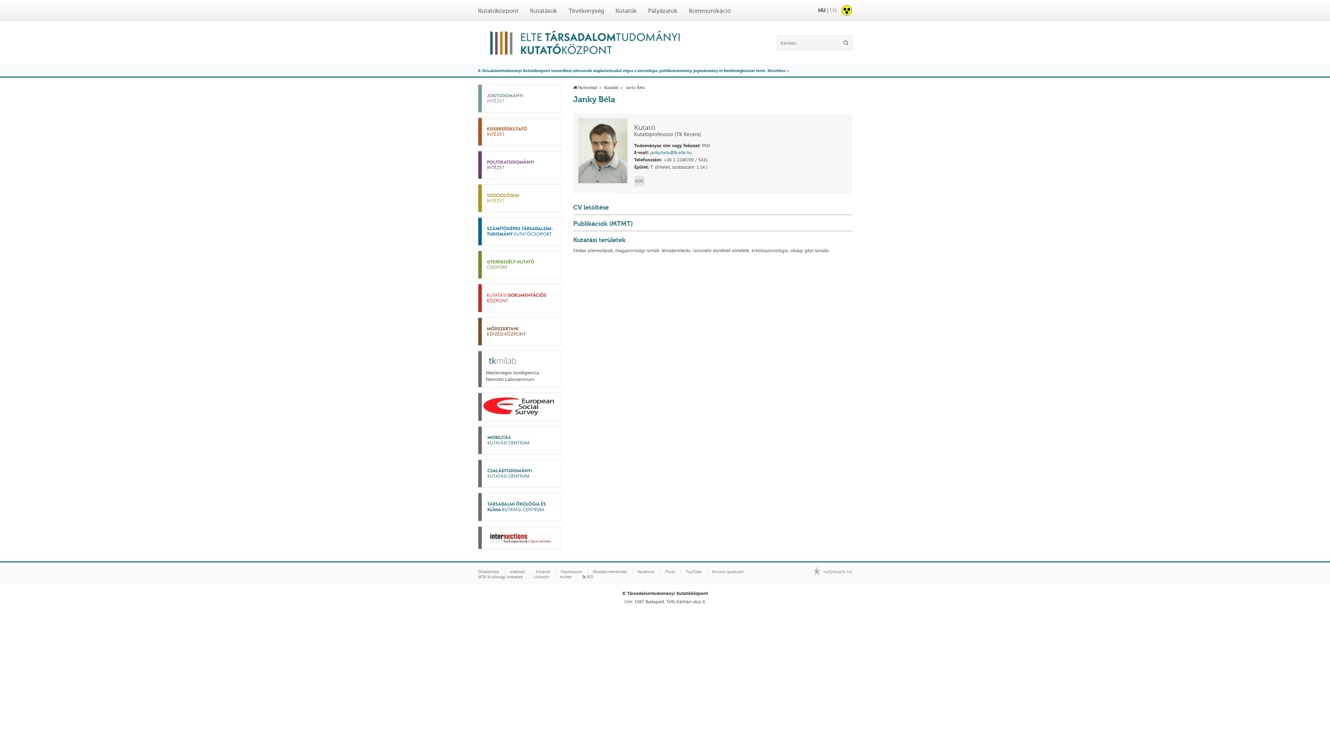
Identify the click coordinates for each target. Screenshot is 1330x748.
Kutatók (626, 10)
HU (822, 10)
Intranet (543, 572)
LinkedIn (541, 577)
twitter (566, 577)
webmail (517, 572)
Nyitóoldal (587, 87)
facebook (646, 572)
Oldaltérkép (488, 572)
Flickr (670, 572)
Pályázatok (662, 10)
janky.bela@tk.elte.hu (671, 152)
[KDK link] (639, 181)
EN (833, 10)
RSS (589, 577)
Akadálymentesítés (610, 572)
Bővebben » (778, 70)
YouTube (693, 572)
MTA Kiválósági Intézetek (500, 577)
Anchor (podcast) (728, 572)
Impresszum (571, 572)
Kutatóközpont (498, 10)
